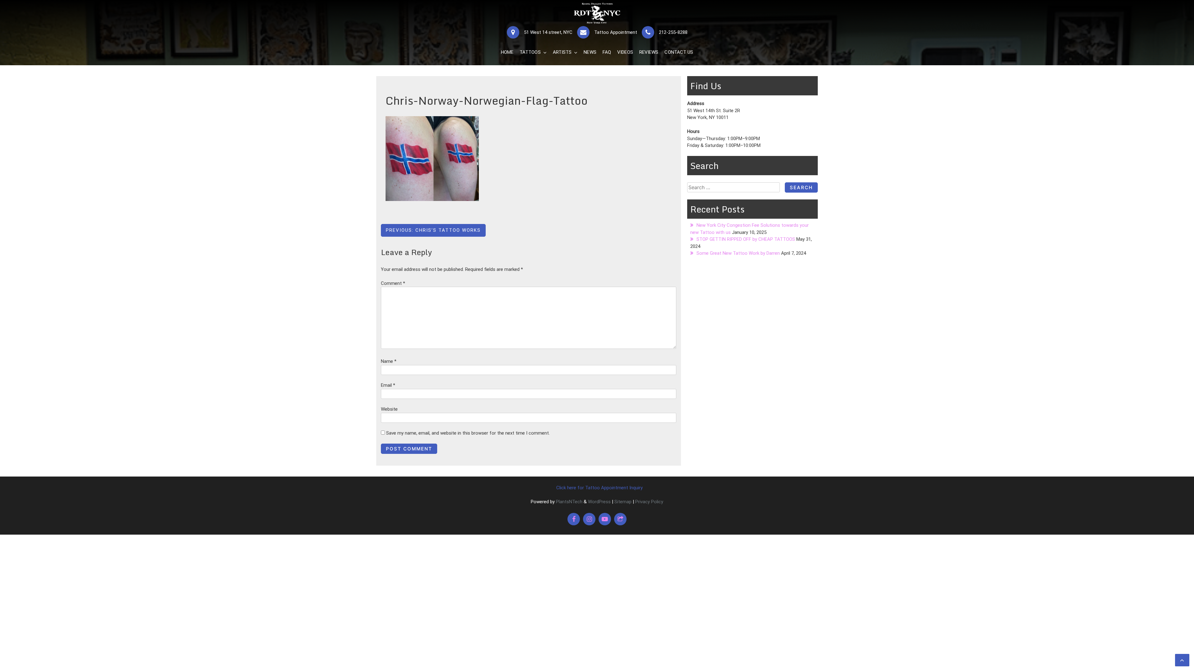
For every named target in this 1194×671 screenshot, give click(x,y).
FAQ (607, 52)
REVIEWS (649, 52)
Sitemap (623, 501)
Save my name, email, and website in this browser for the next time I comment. (468, 433)
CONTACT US (678, 52)
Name (388, 361)
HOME (507, 52)
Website (389, 409)
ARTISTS (562, 52)
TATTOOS (530, 52)
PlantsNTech (568, 501)
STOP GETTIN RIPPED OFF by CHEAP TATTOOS (745, 239)
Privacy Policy (649, 501)
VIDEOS (625, 52)
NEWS (590, 52)
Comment (393, 283)
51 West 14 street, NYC (548, 32)
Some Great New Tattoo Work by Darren (738, 253)
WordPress (599, 501)
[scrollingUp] (1182, 660)
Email (388, 385)
